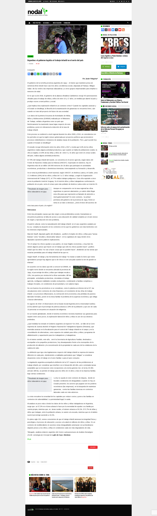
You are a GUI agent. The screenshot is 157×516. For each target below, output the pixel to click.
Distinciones (54, 1)
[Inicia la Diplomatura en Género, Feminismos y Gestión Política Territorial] (115, 89)
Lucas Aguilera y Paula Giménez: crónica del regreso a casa (114, 56)
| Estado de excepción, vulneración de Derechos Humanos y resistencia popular (118, 174)
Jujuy (38, 461)
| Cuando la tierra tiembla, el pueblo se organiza (119, 181)
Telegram (122, 66)
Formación (67, 23)
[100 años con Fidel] (104, 168)
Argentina (33, 461)
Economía (30, 56)
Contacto (62, 1)
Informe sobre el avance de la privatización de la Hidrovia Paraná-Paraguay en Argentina (115, 129)
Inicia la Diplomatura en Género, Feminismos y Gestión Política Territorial (114, 101)
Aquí (127, 73)
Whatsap (107, 66)
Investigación (57, 23)
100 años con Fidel (113, 166)
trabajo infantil (44, 461)
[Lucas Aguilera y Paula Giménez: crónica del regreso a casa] (115, 45)
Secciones (46, 23)
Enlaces (46, 1)
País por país (37, 23)
